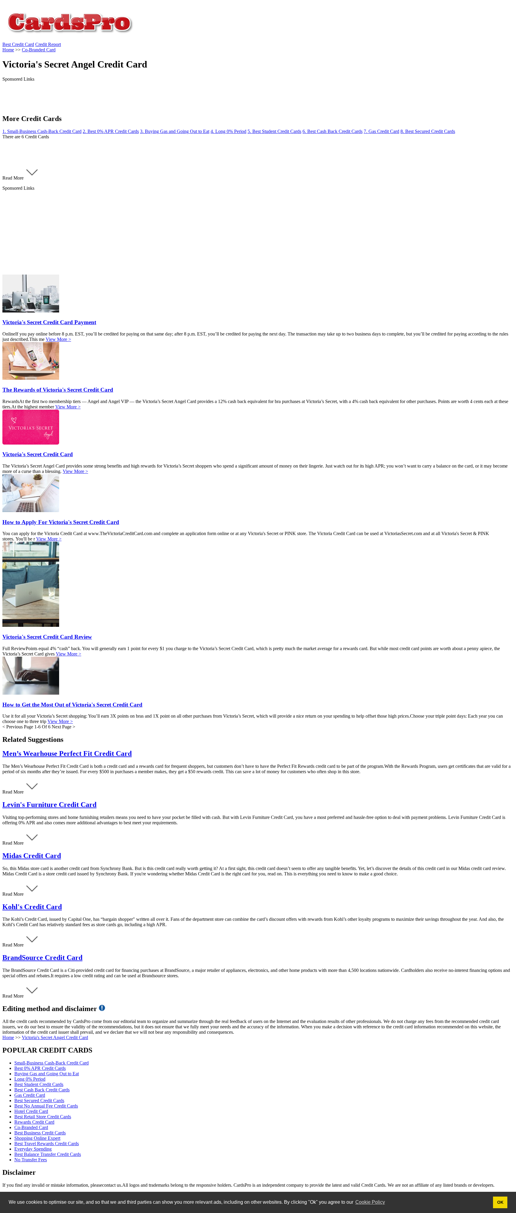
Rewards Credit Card (34, 1122)
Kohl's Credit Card (32, 907)
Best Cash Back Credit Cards (42, 1089)
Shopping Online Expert (37, 1138)
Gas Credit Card (29, 1095)
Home (8, 1037)
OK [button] (500, 1202)
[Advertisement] (181, 233)
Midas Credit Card (31, 856)
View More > (58, 339)
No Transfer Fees (30, 1159)
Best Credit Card (18, 44)
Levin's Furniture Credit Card (49, 804)
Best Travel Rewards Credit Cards (46, 1143)
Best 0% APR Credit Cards (40, 1068)
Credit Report (48, 44)
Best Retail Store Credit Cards (42, 1116)
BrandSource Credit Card (42, 957)
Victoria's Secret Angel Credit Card (55, 1037)
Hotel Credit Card (31, 1111)
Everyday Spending (33, 1148)
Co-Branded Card (31, 1127)
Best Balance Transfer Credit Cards (47, 1154)
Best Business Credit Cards (40, 1132)
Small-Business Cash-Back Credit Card (51, 1062)
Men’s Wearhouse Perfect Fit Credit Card (67, 753)
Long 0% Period (29, 1079)
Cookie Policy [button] (370, 1202)
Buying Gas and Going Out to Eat (46, 1073)
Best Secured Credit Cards (39, 1100)
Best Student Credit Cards (38, 1084)
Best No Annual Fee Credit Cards (46, 1105)
